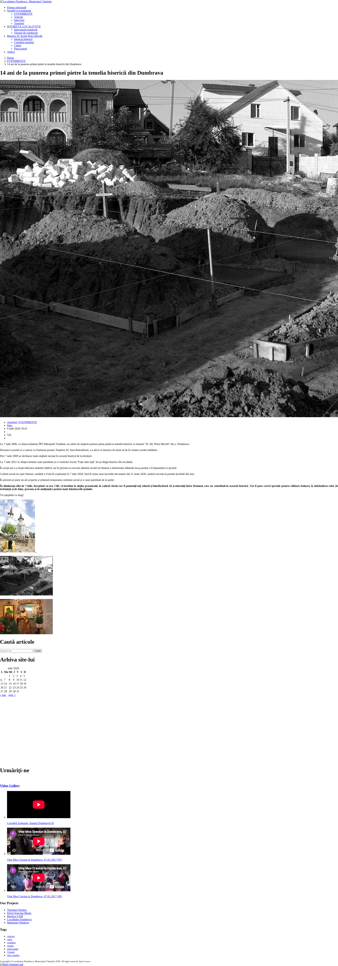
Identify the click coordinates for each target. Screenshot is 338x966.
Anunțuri (19, 23)
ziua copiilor (13, 955)
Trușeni (11, 952)
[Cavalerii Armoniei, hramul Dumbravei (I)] (38, 817)
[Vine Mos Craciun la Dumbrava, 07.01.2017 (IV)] (38, 853)
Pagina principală (16, 7)
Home (10, 57)
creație (10, 946)
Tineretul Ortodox (17, 909)
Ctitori (17, 45)
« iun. (3, 695)
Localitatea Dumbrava (19, 919)
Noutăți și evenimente (19, 10)
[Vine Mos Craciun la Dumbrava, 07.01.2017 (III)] (38, 890)
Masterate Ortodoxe (18, 922)
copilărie (11, 942)
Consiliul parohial (24, 42)
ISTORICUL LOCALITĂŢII (23, 26)
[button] (11, 964)
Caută (38, 651)
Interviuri (19, 20)
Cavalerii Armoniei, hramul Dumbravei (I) (30, 823)
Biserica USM (15, 916)
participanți (12, 949)
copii (9, 939)
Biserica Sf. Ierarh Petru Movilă (24, 35)
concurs (11, 936)
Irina (9, 425)
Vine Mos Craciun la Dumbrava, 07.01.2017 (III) (34, 896)
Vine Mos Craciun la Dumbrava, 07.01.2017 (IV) (34, 859)
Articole (18, 16)
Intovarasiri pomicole (25, 29)
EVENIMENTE (23, 13)
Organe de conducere (26, 32)
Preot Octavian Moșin (19, 913)
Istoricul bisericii (23, 39)
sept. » (12, 695)
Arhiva (11, 51)
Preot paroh (20, 48)
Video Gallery (10, 786)
